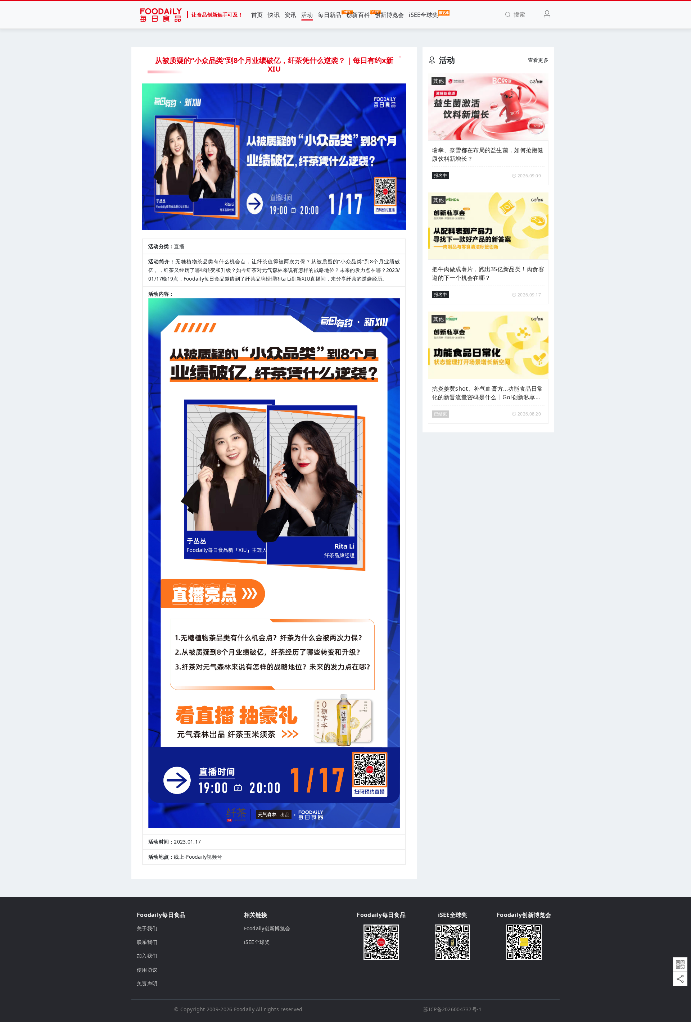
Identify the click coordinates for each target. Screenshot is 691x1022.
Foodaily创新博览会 (267, 928)
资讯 (291, 15)
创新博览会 (389, 15)
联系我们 (147, 942)
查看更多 (538, 59)
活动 (307, 15)
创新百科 (358, 15)
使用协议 (147, 969)
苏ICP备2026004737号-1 (452, 1009)
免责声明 (147, 983)
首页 (257, 15)
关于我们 (147, 928)
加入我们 (147, 955)
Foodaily (244, 1009)
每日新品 (329, 15)
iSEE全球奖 (423, 15)
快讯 (274, 15)
